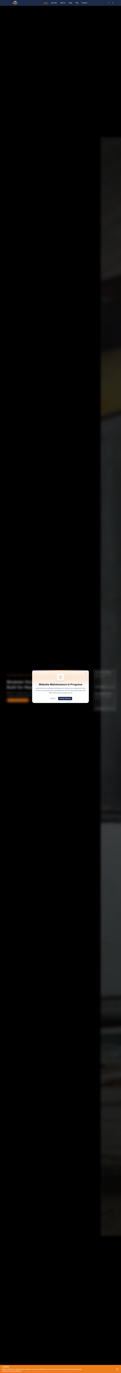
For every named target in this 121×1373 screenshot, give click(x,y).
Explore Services (65, 698)
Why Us (65, 5)
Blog (73, 5)
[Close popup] (85, 673)
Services (57, 5)
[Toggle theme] (108, 5)
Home (48, 5)
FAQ (79, 5)
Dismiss (53, 698)
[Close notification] (117, 1369)
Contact (87, 5)
